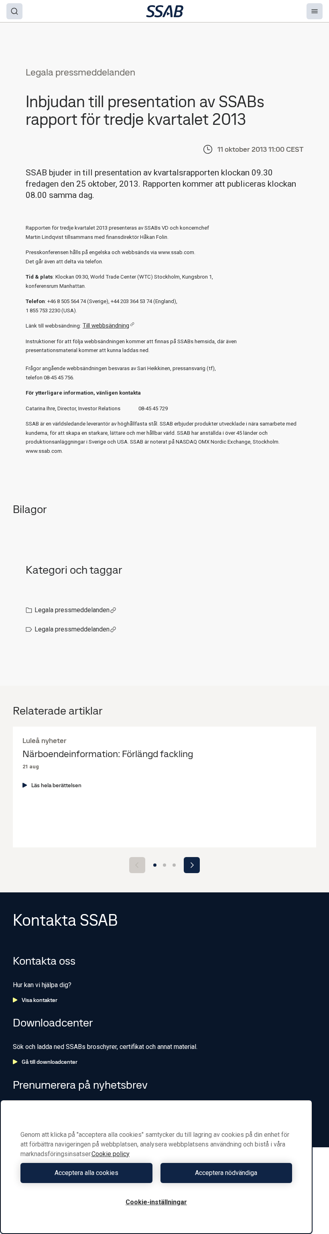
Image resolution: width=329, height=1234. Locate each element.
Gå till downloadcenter (49, 1061)
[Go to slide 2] (164, 865)
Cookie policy (110, 1154)
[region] (156, 1167)
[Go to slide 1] (155, 865)
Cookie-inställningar (156, 1202)
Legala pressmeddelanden (72, 610)
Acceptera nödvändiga (226, 1173)
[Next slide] (192, 865)
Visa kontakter (39, 1000)
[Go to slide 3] (174, 865)
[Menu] (315, 11)
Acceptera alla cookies (86, 1173)
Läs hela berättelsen (56, 785)
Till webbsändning (106, 325)
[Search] (14, 11)
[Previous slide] (137, 865)
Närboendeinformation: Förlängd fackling (107, 754)
